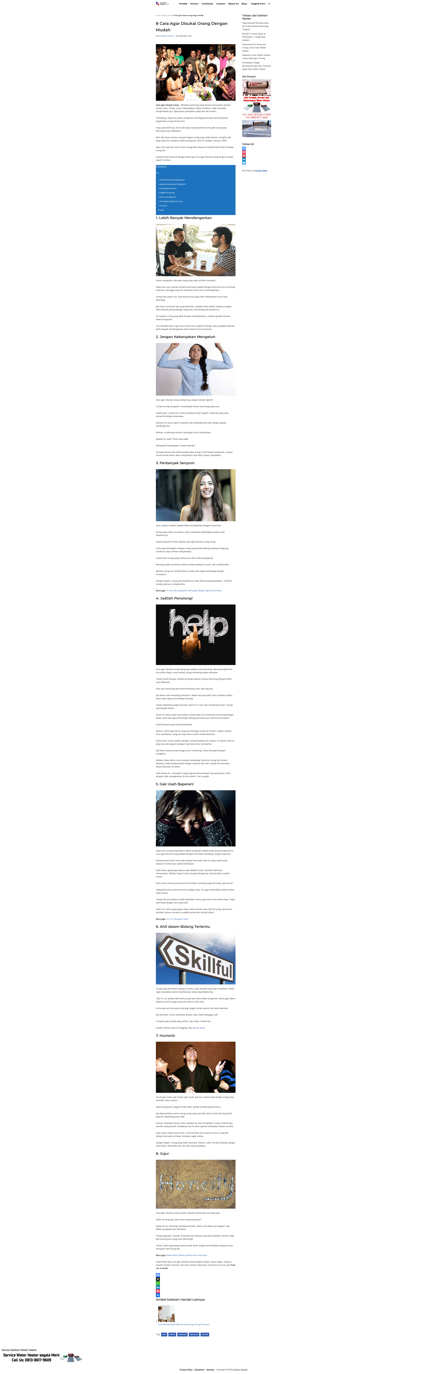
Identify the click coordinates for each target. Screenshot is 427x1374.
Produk (183, 3)
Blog (163, 15)
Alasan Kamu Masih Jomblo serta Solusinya (186, 1255)
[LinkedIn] (196, 1287)
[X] (196, 1279)
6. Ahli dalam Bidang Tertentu (170, 201)
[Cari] (269, 3)
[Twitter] (256, 163)
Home (158, 15)
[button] (247, 3)
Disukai (172, 1334)
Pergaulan (194, 1334)
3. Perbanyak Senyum (167, 188)
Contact (220, 3)
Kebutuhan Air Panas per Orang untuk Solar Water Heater (254, 47)
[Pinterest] (196, 1291)
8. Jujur (161, 210)
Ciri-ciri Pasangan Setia (177, 919)
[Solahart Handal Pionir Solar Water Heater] (162, 3)
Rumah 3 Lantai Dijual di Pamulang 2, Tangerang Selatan (253, 36)
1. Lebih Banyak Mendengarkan (171, 180)
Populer (205, 1334)
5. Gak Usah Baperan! (167, 197)
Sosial (169, 15)
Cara (164, 1334)
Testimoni (207, 3)
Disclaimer (199, 1369)
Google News (261, 170)
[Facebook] (196, 1275)
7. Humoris (162, 205)
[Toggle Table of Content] (157, 173)
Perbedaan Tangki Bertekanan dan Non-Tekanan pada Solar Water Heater (256, 65)
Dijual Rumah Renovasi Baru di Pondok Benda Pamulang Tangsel (255, 26)
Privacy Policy (186, 1369)
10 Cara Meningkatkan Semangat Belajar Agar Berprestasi (194, 590)
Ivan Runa (200, 1027)
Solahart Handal (166, 36)
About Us (233, 3)
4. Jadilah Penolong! (166, 192)
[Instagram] (256, 152)
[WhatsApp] (196, 1283)
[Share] (196, 1295)
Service (194, 3)
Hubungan (182, 1334)
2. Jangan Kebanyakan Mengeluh (172, 184)
